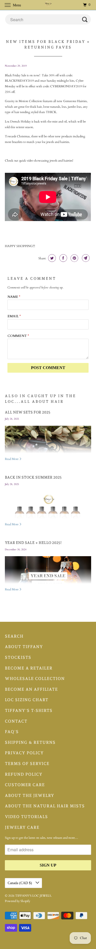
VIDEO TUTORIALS (26, 816)
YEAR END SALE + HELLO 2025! (33, 542)
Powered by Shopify (17, 901)
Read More (12, 459)
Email (14, 316)
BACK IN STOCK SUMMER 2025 (33, 477)
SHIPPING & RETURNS (30, 742)
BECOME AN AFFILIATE (31, 689)
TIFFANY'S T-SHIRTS (28, 710)
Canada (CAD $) (20, 883)
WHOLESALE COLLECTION (35, 678)
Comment (18, 336)
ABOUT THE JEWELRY (29, 795)
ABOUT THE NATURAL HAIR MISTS (45, 806)
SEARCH (14, 636)
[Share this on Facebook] (62, 258)
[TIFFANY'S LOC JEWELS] (48, 5)
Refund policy (23, 774)
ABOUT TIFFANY (24, 646)
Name (13, 297)
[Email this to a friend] (85, 258)
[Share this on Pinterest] (73, 258)
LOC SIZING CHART (26, 699)
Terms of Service (27, 763)
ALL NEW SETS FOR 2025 (27, 412)
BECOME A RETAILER (28, 668)
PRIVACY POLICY (24, 752)
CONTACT (16, 721)
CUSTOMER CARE (25, 784)
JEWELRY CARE (22, 827)
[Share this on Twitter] (51, 258)
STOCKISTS (18, 657)
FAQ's (12, 731)
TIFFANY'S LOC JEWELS (33, 896)
